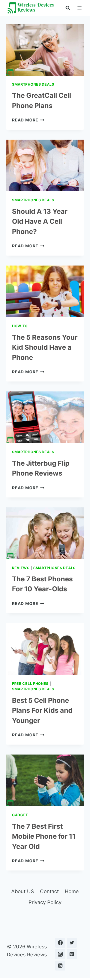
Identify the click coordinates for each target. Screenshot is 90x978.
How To (20, 326)
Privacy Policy (45, 902)
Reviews (21, 568)
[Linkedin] (60, 966)
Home (72, 891)
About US (22, 891)
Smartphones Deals (33, 84)
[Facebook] (60, 943)
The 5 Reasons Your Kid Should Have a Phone (45, 347)
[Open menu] (79, 8)
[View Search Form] (67, 7)
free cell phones (30, 683)
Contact (49, 891)
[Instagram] (60, 954)
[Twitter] (72, 943)
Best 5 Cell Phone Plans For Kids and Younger (42, 710)
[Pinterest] (72, 954)
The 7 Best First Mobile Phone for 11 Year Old (44, 836)
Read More (28, 119)
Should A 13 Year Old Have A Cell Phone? (40, 221)
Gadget (20, 815)
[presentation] (45, 50)
